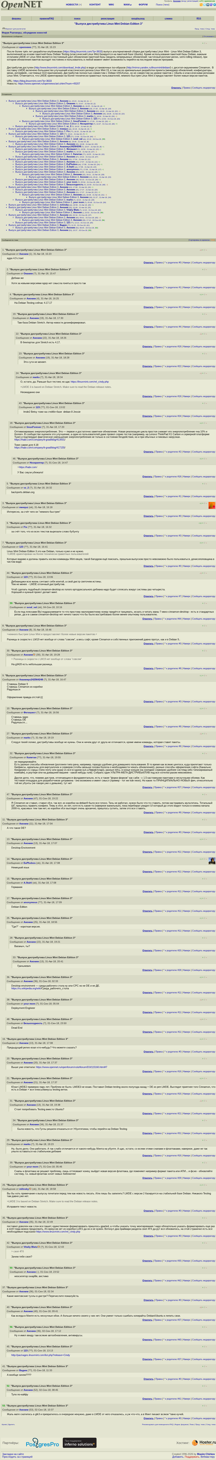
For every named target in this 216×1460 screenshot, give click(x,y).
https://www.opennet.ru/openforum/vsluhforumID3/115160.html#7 (71, 1067)
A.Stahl (70, 167)
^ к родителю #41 (172, 1399)
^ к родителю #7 (173, 596)
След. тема (210, 1424)
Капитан (77, 154)
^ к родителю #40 (172, 1339)
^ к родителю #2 (173, 307)
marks (90, 116)
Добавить (177, 1456)
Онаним (70, 103)
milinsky (64, 205)
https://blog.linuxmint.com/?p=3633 (83, 51)
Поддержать (192, 1456)
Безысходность (74, 184)
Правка (186, 87)
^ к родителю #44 (172, 619)
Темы (192, 1424)
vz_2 (68, 126)
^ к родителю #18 (172, 476)
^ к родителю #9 (173, 726)
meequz (64, 129)
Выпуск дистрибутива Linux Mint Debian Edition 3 (33, 101)
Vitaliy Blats (72, 210)
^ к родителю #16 (172, 1071)
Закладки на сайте (13, 1454)
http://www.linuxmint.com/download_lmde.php (60, 67)
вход (184, 1)
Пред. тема (200, 1424)
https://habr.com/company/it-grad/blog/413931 (39, 439)
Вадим (63, 225)
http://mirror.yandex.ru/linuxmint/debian (148, 67)
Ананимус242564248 (70, 146)
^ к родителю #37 (172, 1320)
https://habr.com (28, 467)
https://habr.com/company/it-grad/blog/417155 (39, 447)
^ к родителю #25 (172, 950)
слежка (168, 18)
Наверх (186, 262)
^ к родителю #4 (173, 326)
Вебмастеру (208, 1456)
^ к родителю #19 (172, 346)
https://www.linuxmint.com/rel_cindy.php (58, 1231)
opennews (25, 47)
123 (95, 118)
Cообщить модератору (203, 87)
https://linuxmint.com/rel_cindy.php (90, 381)
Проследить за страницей (17, 1456)
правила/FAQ (47, 18)
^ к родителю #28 (172, 970)
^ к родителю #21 (172, 1113)
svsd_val (77, 139)
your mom (71, 182)
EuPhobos (71, 164)
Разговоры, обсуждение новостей (28, 32)
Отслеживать (209, 36)
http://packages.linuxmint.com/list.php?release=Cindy (40, 1355)
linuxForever (79, 121)
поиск (77, 18)
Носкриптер (86, 123)
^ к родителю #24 (172, 416)
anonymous (72, 169)
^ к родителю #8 (173, 668)
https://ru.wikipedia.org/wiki (26, 988)
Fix (68, 131)
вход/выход (137, 18)
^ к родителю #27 (172, 787)
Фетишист (71, 149)
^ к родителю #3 (173, 535)
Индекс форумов (181, 1424)
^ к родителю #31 (172, 1133)
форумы (16, 18)
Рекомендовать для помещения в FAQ (157, 1424)
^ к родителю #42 (172, 1280)
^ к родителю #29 (172, 1178)
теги (166, 4)
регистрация (192, 1)
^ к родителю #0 (173, 262)
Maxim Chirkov (206, 1454)
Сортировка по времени (199, 240)
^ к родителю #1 (173, 287)
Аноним (64, 101)
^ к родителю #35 (172, 1261)
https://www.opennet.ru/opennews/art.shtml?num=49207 (49, 83)
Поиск (159, 4)
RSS (199, 18)
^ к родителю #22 (172, 366)
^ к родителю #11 (172, 852)
